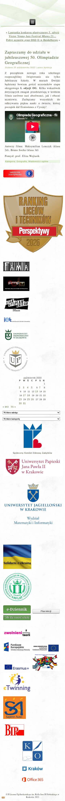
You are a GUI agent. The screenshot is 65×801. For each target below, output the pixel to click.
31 (24, 403)
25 (28, 399)
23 (20, 399)
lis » (13, 407)
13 (36, 391)
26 (32, 399)
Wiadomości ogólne (38, 161)
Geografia (22, 161)
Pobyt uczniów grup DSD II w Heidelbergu (32, 40)
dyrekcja (48, 67)
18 (28, 395)
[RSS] (3, 797)
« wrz (6, 407)
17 (24, 395)
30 (20, 403)
